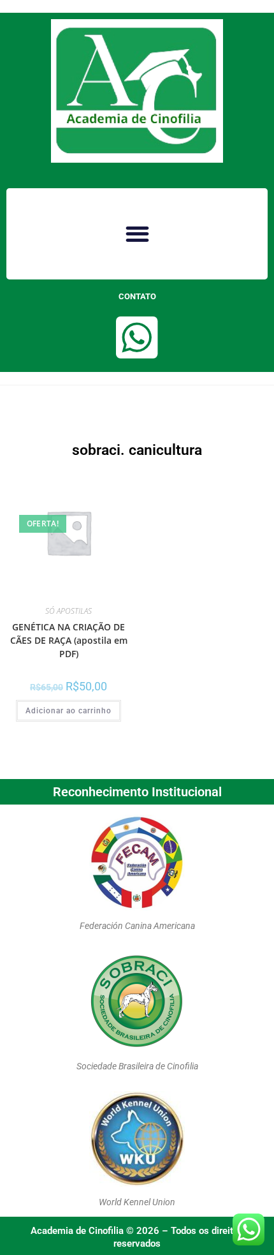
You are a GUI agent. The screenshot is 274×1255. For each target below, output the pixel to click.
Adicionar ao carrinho (68, 710)
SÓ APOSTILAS (68, 610)
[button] (137, 234)
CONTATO (137, 296)
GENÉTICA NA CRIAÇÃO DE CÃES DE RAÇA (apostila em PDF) (68, 640)
